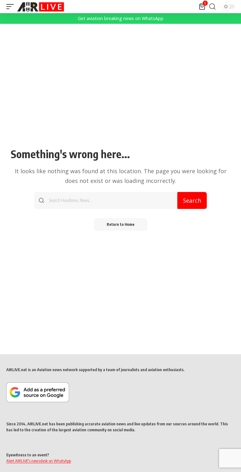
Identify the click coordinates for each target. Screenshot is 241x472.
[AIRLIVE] (40, 7)
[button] (11, 7)
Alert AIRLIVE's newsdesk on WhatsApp (38, 460)
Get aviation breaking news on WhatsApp (120, 18)
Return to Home (121, 224)
